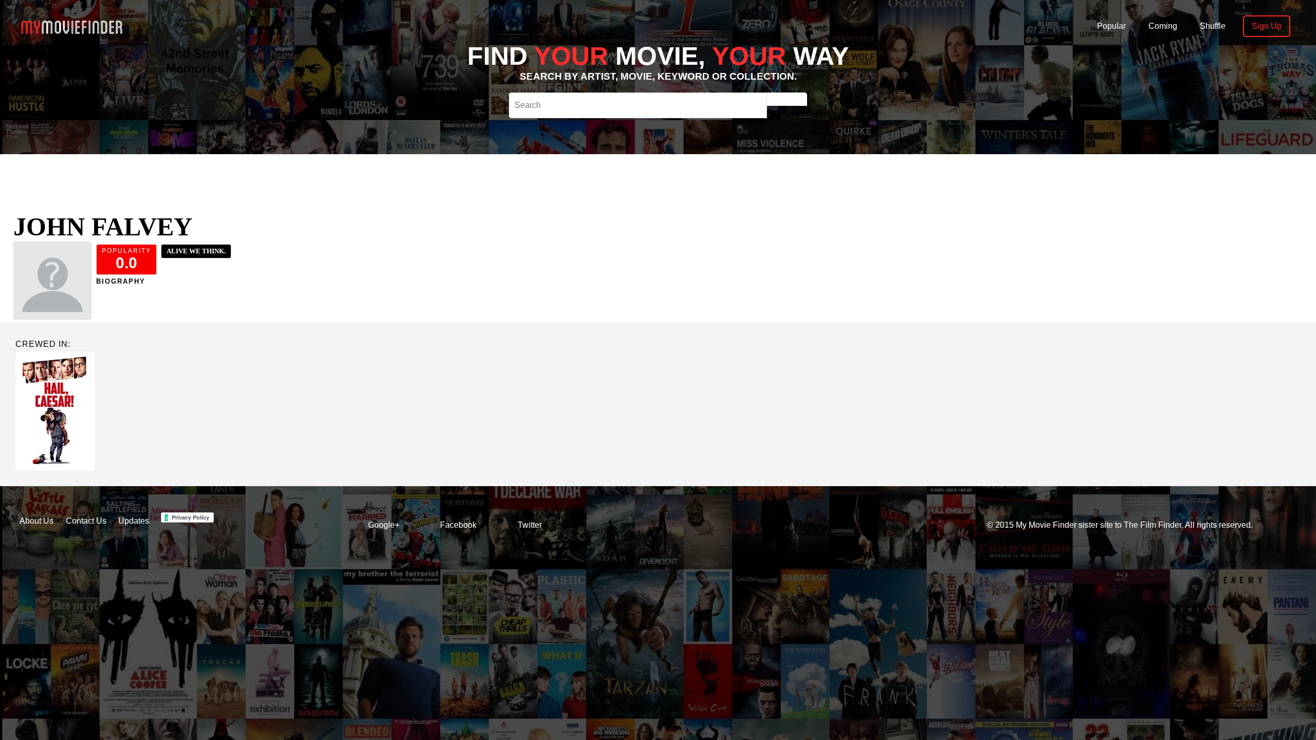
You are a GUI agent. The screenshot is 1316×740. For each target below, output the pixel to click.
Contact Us (86, 520)
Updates (133, 520)
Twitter (530, 525)
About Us (36, 520)
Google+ (383, 525)
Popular (1111, 26)
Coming (1162, 26)
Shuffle (1213, 26)
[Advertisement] (450, 177)
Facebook (458, 525)
